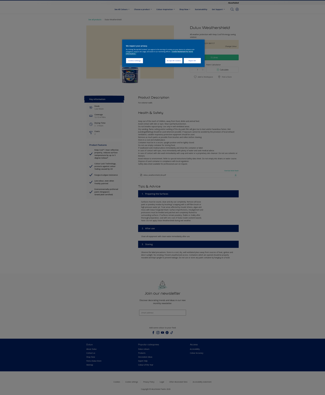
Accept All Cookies (174, 61)
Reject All (192, 61)
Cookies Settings (134, 61)
